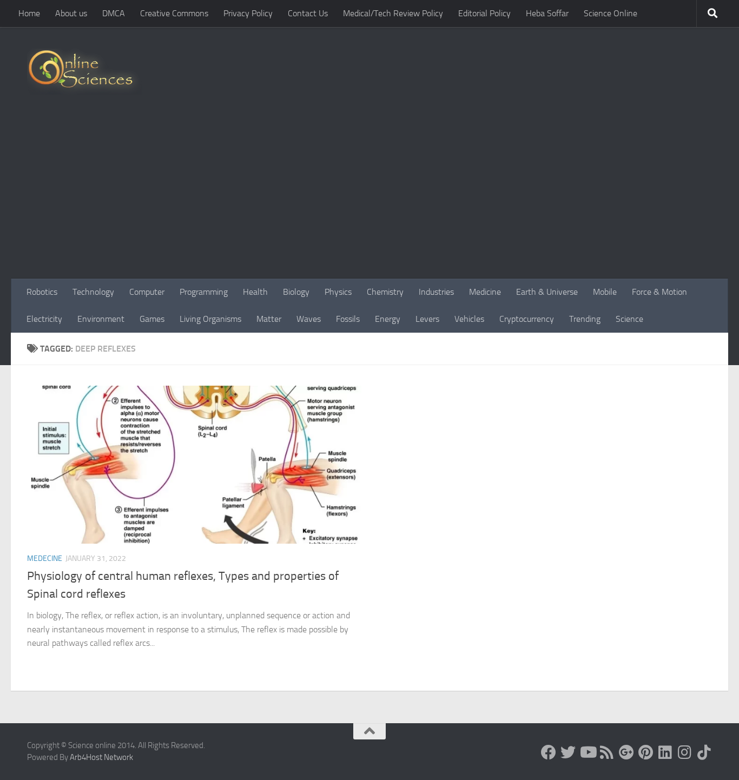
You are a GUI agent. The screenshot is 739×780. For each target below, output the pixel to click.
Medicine (485, 292)
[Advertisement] (369, 197)
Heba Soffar (547, 13)
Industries (436, 292)
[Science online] (548, 752)
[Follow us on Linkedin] (665, 752)
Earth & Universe (547, 292)
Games (152, 319)
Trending (585, 319)
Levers (427, 319)
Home (29, 13)
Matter (268, 319)
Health (255, 292)
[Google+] (626, 752)
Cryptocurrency (526, 319)
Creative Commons (174, 13)
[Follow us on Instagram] (684, 752)
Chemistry (385, 292)
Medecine (44, 558)
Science (629, 319)
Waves (308, 319)
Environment (100, 319)
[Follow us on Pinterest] (646, 752)
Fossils (348, 319)
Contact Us (308, 13)
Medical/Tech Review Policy (393, 13)
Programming (204, 292)
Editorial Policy (484, 13)
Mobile (605, 292)
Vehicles (469, 319)
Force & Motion (659, 292)
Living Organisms (210, 319)
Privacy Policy (248, 13)
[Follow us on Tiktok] (704, 752)
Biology (296, 292)
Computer (146, 292)
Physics (338, 292)
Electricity (44, 319)
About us (71, 13)
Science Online (610, 13)
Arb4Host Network (101, 757)
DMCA (113, 13)
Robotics (42, 292)
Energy (387, 319)
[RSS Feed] (607, 752)
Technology (93, 292)
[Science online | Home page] (84, 72)
